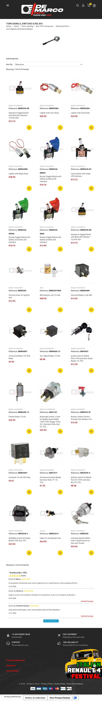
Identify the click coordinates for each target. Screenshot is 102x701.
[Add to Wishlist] (29, 88)
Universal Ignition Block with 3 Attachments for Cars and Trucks (80, 540)
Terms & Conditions (75, 684)
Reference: (13, 108)
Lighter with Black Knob (18, 174)
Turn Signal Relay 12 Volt (50, 356)
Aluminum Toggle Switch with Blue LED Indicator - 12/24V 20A (81, 236)
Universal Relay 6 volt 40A (81, 295)
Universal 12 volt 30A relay (19, 477)
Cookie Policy (59, 684)
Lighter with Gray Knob (80, 113)
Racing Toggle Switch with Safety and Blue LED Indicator (50, 178)
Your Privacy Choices (60, 698)
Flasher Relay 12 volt (17, 417)
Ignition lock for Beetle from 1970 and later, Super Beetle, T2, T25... (82, 358)
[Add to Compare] (29, 83)
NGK (41, 288)
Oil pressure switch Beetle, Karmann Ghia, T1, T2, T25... (50, 479)
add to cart (29, 127)
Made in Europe (16, 105)
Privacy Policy (47, 684)
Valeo (42, 531)
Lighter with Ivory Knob (49, 113)
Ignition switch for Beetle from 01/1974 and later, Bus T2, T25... (81, 479)
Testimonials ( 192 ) (18, 573)
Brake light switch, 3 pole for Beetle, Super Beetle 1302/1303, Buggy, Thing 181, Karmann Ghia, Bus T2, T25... (50, 422)
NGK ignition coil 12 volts (50, 295)
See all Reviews (51, 621)
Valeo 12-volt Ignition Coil (50, 538)
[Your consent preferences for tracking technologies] (12, 696)
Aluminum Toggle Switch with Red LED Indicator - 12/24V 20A (19, 115)
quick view (29, 77)
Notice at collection (35, 698)
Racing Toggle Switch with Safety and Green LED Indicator (19, 239)
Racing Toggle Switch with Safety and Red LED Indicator (50, 239)
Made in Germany (47, 409)
